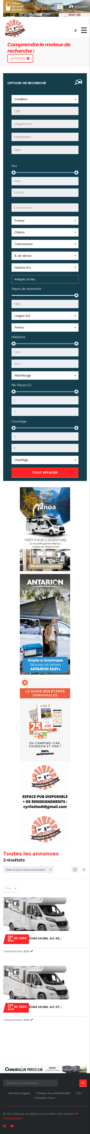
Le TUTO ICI (18, 58)
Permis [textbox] (19, 327)
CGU (79, 1093)
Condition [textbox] (20, 99)
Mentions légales (19, 1093)
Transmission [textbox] (23, 244)
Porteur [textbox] (19, 220)
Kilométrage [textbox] (22, 375)
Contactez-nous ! (45, 1098)
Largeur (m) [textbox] (22, 316)
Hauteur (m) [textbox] (22, 267)
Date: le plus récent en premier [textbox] (25, 870)
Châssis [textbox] (19, 232)
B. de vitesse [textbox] (23, 256)
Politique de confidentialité (53, 1093)
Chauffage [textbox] (21, 460)
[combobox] (45, 99)
